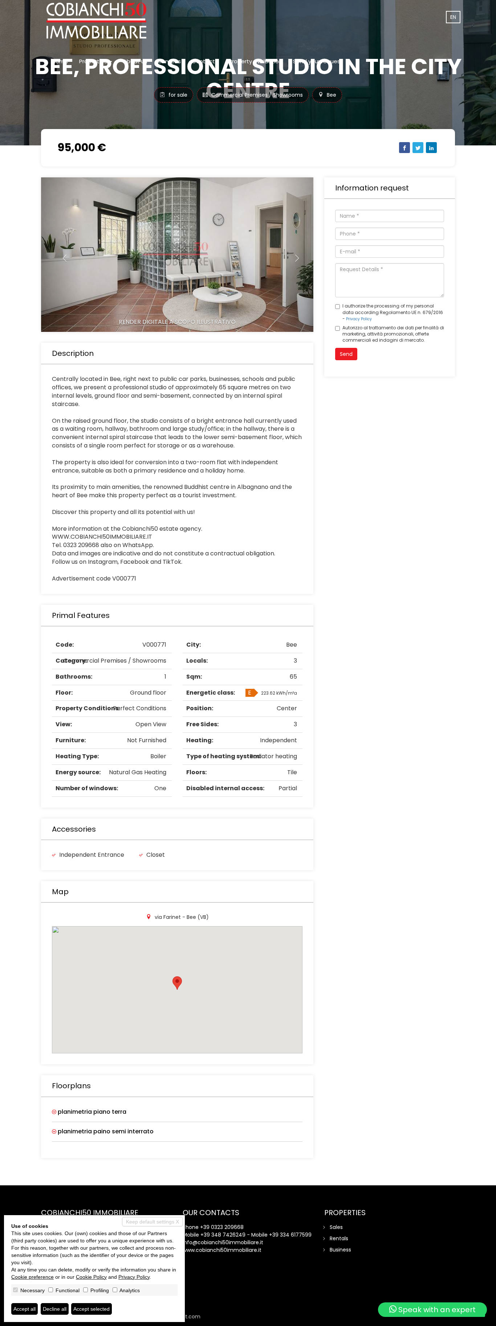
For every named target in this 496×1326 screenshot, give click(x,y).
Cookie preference (32, 1277)
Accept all (24, 1309)
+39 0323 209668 (222, 1227)
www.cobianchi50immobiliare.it (222, 1250)
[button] (61, 254)
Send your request (318, 61)
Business (340, 1249)
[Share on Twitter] (417, 147)
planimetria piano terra (91, 1112)
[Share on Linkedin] (431, 147)
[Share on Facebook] (404, 147)
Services (169, 61)
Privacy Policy (359, 319)
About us (135, 61)
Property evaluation (255, 61)
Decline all (54, 1309)
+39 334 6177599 (290, 1234)
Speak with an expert (436, 1310)
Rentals (339, 1238)
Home (60, 61)
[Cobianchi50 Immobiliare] (96, 20)
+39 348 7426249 (222, 1234)
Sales (336, 1227)
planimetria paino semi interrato (105, 1132)
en (453, 17)
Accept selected (91, 1309)
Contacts (205, 61)
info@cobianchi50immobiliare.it (223, 1242)
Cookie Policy (91, 1277)
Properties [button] (94, 61)
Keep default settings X (152, 1222)
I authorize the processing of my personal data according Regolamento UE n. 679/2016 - (392, 312)
